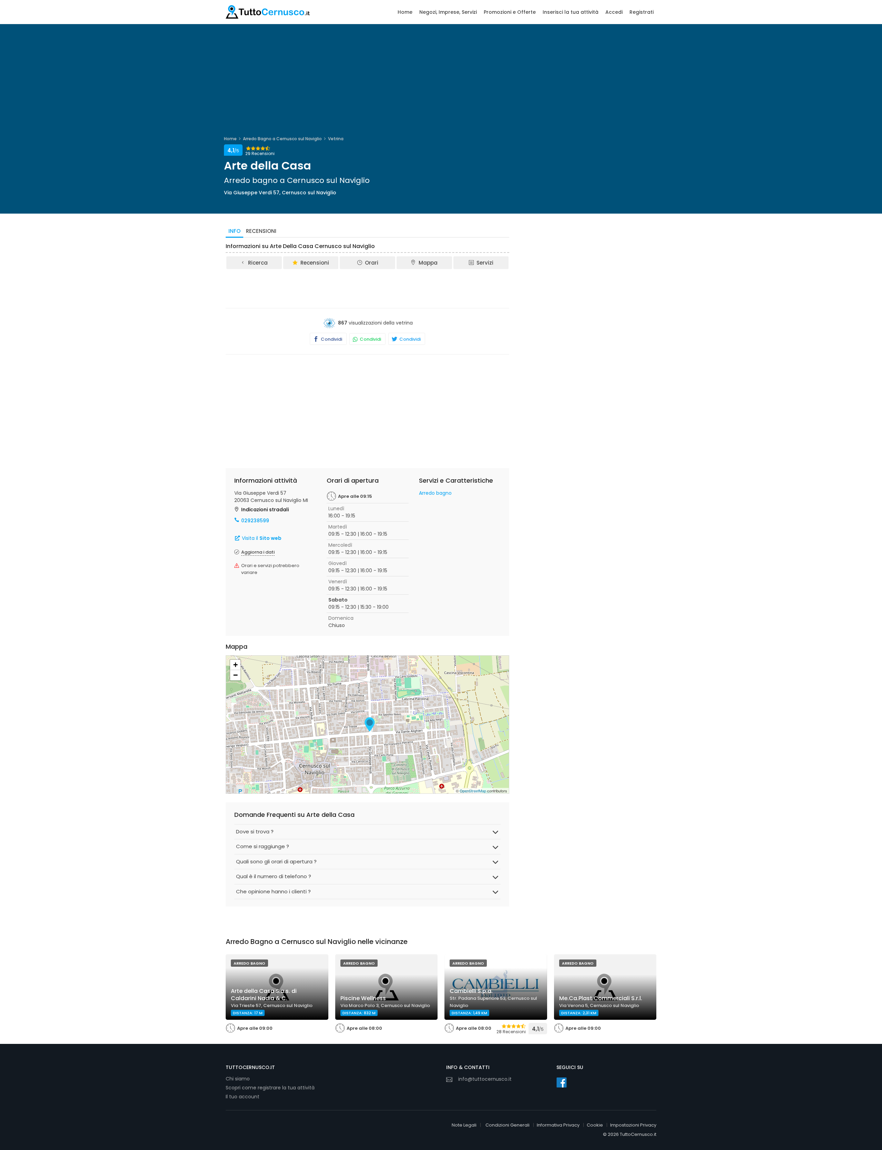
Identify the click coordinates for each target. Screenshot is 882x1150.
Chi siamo (238, 1079)
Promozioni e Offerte (510, 12)
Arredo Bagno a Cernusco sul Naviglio (282, 139)
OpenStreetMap (473, 790)
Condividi (331, 339)
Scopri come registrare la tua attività (270, 1088)
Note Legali (464, 1125)
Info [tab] (234, 231)
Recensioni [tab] (261, 231)
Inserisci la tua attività (570, 12)
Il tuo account (242, 1096)
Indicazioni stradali (265, 509)
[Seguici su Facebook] (561, 1082)
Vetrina (335, 139)
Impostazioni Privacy (633, 1125)
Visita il (260, 538)
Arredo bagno (435, 493)
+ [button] (235, 664)
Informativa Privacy (558, 1125)
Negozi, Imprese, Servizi (448, 12)
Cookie (595, 1125)
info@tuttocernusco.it (485, 1079)
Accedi (614, 12)
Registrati (641, 12)
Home (405, 12)
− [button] (235, 675)
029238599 (255, 520)
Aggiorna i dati (258, 552)
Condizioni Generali (507, 1125)
